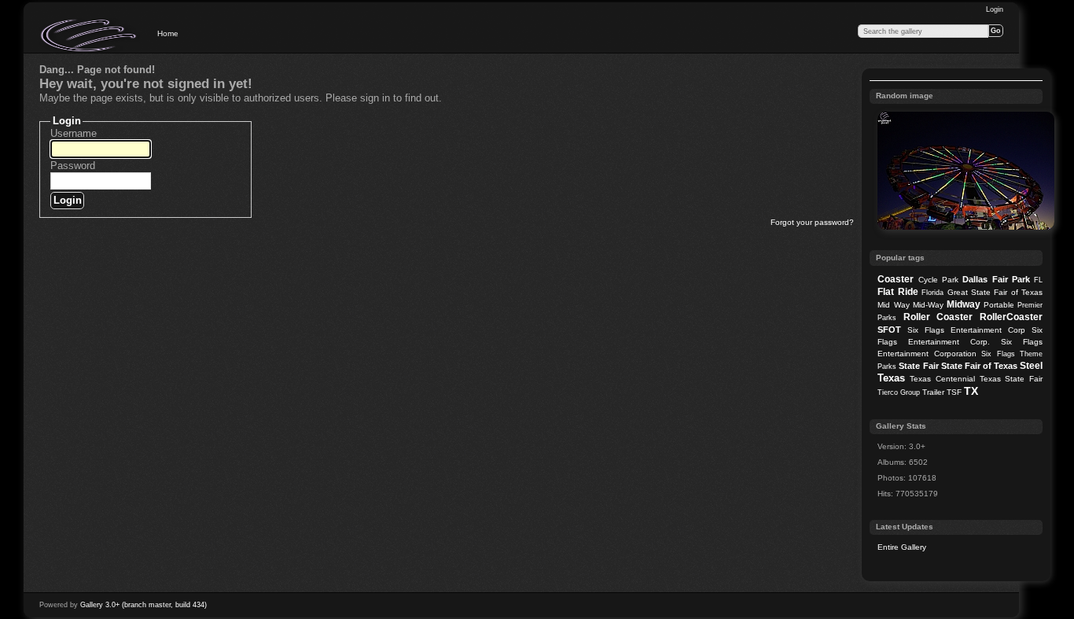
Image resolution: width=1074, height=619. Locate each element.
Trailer (933, 392)
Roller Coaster (938, 316)
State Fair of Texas (979, 365)
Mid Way (893, 304)
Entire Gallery (901, 547)
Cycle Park (938, 279)
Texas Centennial (942, 378)
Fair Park (1011, 279)
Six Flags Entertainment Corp (966, 330)
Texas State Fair (1011, 378)
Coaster (895, 279)
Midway (963, 304)
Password (72, 165)
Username (73, 133)
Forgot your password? (812, 222)
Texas (891, 378)
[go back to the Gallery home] (89, 35)
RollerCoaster (1011, 316)
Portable (999, 304)
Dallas (975, 279)
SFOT (889, 329)
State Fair (918, 365)
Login (994, 9)
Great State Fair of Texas (995, 292)
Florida (932, 293)
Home (167, 33)
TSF (954, 392)
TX (971, 391)
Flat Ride (897, 291)
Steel (1031, 365)
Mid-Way (928, 304)
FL (1038, 280)
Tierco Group (898, 392)
